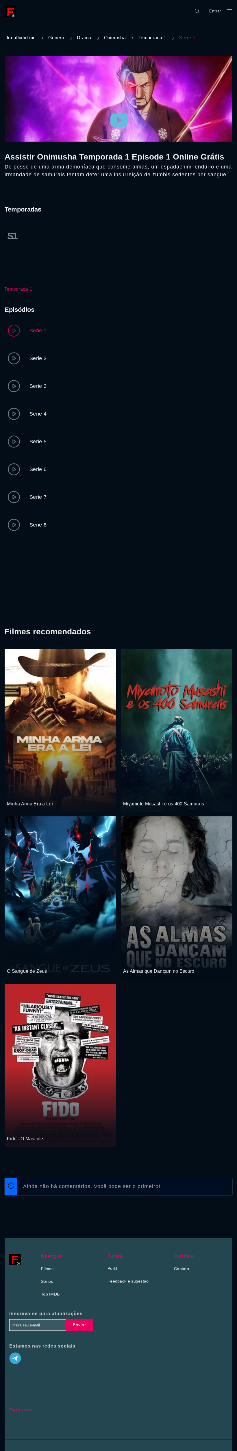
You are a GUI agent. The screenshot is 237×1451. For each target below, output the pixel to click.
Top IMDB (50, 1294)
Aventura (15, 960)
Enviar (79, 1324)
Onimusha (115, 37)
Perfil (112, 1268)
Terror (28, 1128)
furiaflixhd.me (21, 37)
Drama (84, 37)
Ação (12, 793)
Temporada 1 (152, 37)
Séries (47, 1281)
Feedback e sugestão (128, 1281)
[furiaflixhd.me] (12, 11)
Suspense (147, 960)
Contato (181, 1268)
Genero (56, 37)
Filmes (47, 1268)
